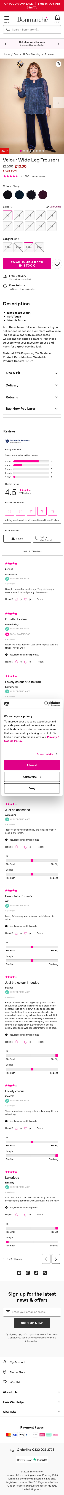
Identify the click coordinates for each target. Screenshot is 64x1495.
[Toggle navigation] (7, 18)
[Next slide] (58, 44)
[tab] (21, 151)
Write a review (39, 176)
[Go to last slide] (6, 44)
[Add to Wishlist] (56, 264)
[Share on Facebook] (19, 1272)
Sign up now (32, 1323)
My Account (17, 1362)
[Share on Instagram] (28, 1272)
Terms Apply (27, 289)
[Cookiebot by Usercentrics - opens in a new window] (45, 703)
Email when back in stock (27, 263)
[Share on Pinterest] (45, 1272)
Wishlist (15, 1382)
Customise (30, 776)
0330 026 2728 (43, 1449)
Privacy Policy (38, 1337)
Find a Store (17, 1372)
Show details (45, 754)
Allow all (32, 765)
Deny (32, 788)
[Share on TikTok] (36, 1272)
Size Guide (55, 206)
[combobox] (32, 29)
